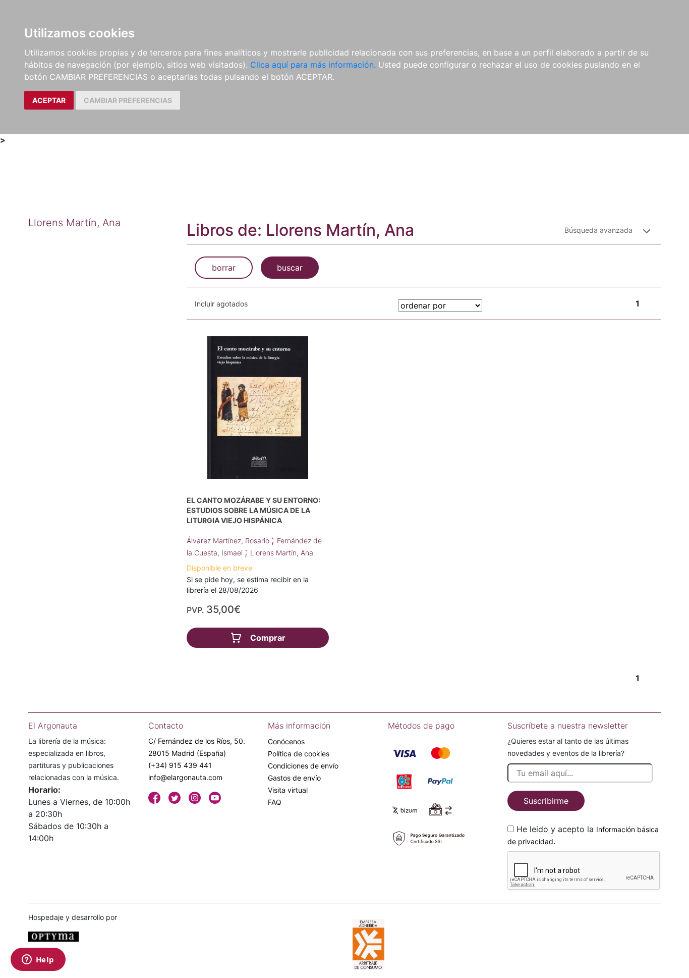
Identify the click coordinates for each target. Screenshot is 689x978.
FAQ (274, 802)
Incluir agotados (221, 303)
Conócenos (286, 741)
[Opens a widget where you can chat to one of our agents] (38, 960)
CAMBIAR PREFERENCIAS (128, 100)
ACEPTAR (49, 100)
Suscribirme (546, 801)
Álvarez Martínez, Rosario (229, 540)
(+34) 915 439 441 (180, 765)
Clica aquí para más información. (313, 65)
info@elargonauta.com (185, 777)
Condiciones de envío (303, 765)
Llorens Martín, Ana (281, 552)
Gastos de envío (294, 778)
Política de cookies (298, 753)
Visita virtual (288, 790)
